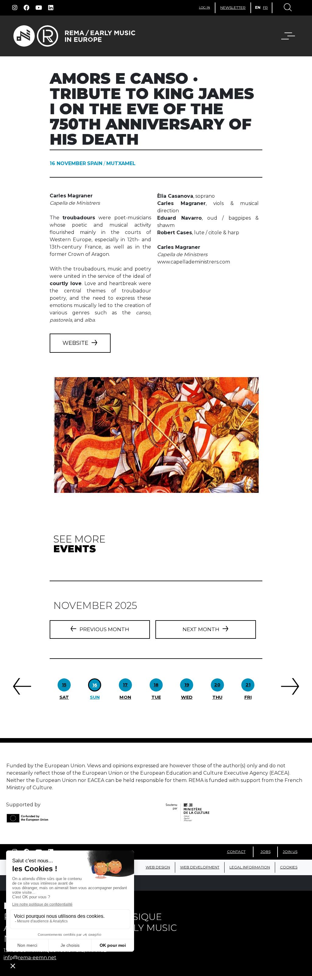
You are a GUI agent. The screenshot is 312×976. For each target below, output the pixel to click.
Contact (236, 851)
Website (75, 343)
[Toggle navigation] (287, 7)
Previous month (104, 629)
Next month (201, 629)
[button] (284, 36)
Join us (290, 851)
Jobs (266, 851)
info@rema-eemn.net (30, 957)
